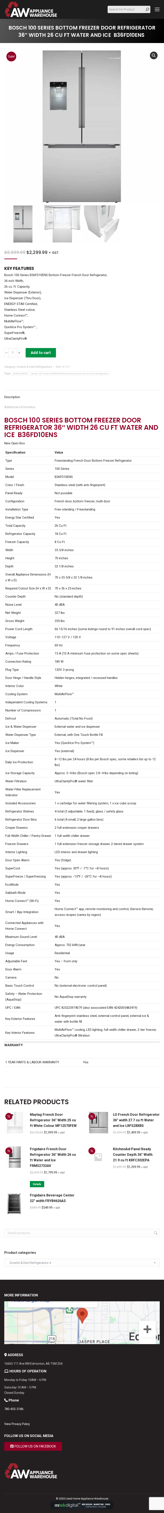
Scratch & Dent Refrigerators (34, 366)
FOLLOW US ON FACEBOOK (34, 1446)
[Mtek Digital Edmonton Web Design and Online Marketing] (82, 1508)
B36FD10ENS (20, 373)
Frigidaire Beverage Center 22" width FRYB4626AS (52, 1198)
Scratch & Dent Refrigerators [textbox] (29, 1263)
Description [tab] (12, 397)
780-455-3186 (13, 1409)
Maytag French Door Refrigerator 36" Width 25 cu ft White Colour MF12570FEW (53, 1120)
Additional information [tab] (19, 407)
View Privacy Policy (17, 1424)
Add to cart (41, 352)
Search (155, 1233)
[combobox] (82, 1263)
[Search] (147, 9)
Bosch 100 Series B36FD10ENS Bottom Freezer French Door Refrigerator (69, 373)
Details (37, 1184)
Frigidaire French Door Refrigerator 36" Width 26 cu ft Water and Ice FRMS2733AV (53, 1157)
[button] (154, 55)
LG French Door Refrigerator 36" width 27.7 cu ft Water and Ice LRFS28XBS (136, 1120)
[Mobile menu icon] (157, 9)
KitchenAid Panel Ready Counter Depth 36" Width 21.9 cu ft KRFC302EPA (132, 1154)
